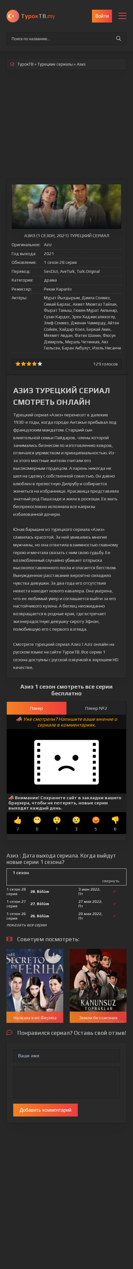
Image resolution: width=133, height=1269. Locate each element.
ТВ (38, 16)
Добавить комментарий (45, 1110)
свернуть (110, 881)
